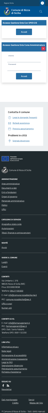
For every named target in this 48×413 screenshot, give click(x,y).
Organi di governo (9, 196)
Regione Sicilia (9, 3)
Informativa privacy (10, 346)
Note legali (6, 351)
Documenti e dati (9, 188)
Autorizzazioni (8, 228)
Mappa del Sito (36, 402)
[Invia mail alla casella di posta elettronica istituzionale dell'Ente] (22, 295)
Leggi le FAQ (7, 362)
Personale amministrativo (13, 200)
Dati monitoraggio (9, 399)
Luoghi (4, 262)
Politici (4, 205)
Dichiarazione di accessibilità (14, 355)
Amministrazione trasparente (14, 359)
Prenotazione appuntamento (14, 368)
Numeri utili (7, 308)
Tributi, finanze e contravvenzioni (16, 232)
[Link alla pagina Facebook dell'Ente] (3, 385)
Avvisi (4, 247)
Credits (15, 402)
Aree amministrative (11, 183)
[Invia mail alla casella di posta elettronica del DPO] (19, 323)
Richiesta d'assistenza (11, 372)
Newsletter (7, 389)
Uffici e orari (7, 303)
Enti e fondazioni (9, 192)
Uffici (4, 209)
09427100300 (16, 290)
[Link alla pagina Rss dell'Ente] (8, 385)
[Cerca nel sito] (41, 11)
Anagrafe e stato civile (11, 224)
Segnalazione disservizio (12, 365)
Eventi (4, 266)
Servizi (31, 399)
